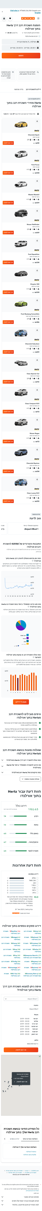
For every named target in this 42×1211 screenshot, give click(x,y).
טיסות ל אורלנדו (31, 1152)
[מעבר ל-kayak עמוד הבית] (28, 18)
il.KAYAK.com (35, 1170)
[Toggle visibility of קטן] (26, 641)
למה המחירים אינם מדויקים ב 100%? (25, 1205)
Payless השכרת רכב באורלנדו (32, 963)
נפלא (34, 878)
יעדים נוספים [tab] (14, 1139)
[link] (21, 702)
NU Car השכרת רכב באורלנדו (12, 975)
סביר (34, 888)
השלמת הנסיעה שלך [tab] (30, 1139)
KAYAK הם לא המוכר (31, 1197)
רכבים (27, 1170)
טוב (34, 883)
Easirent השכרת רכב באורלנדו (32, 969)
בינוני (34, 890)
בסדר (33, 885)
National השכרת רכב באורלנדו (32, 938)
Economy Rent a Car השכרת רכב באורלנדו (32, 975)
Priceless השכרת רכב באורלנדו (32, 944)
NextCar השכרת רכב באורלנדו (11, 932)
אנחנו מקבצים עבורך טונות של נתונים (25, 1201)
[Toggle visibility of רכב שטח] (24, 635)
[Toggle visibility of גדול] (26, 647)
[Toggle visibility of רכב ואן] (25, 644)
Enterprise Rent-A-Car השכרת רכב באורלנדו (32, 956)
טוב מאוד (32, 880)
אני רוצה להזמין (8, 143)
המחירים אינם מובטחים (32, 1190)
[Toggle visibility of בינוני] (26, 638)
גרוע (34, 893)
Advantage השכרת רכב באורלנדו (11, 969)
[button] (2, 11)
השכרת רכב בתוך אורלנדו (15, 1172)
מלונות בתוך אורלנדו (29, 1155)
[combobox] (30, 33)
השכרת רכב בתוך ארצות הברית (14, 1170)
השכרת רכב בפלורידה (30, 1172)
